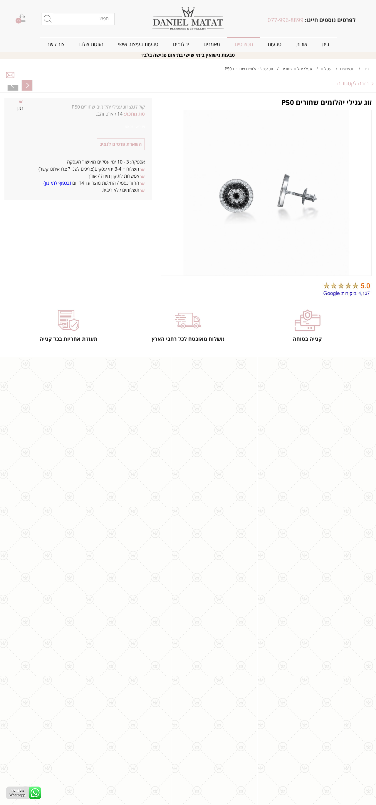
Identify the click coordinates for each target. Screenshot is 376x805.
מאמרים (212, 44)
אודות (301, 44)
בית (325, 44)
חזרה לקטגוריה (353, 83)
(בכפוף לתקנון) (57, 183)
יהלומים (181, 44)
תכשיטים (244, 44)
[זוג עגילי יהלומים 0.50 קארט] (27, 85)
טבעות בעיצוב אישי (138, 44)
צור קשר (56, 44)
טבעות (274, 44)
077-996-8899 (285, 20)
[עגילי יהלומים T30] (13, 85)
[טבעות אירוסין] (188, 18)
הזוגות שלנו (91, 44)
